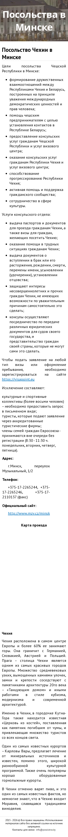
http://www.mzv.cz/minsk (29, 513)
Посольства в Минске (34, 20)
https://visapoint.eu (18, 379)
